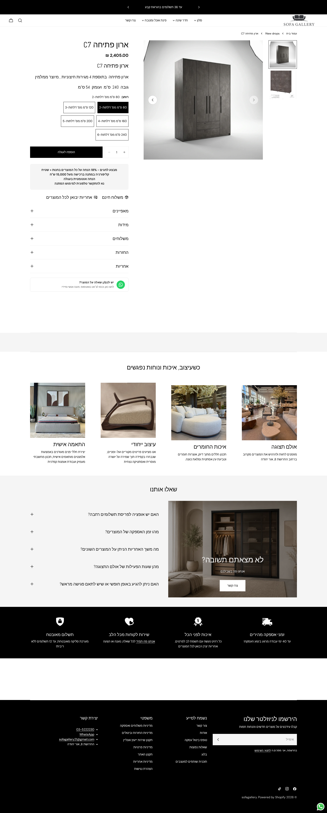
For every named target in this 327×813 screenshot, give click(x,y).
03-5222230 (85, 729)
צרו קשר (232, 586)
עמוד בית (291, 33)
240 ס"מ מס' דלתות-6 (112, 135)
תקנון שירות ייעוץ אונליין (138, 740)
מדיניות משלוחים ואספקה (136, 726)
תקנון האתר (145, 754)
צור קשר (201, 726)
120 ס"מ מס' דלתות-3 (79, 107)
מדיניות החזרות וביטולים (137, 733)
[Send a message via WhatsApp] (320, 806)
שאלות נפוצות (198, 747)
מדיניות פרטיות (143, 747)
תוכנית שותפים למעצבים (191, 762)
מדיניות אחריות (143, 762)
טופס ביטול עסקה (196, 740)
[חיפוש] (20, 20)
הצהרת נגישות (143, 769)
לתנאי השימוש (263, 750)
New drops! (272, 33)
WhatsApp (86, 734)
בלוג (204, 754)
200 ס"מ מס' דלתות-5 (77, 121)
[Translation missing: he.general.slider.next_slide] (152, 99)
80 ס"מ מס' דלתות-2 (113, 107)
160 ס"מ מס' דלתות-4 (112, 121)
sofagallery (249, 797)
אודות (203, 733)
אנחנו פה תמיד (145, 641)
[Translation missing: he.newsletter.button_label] (218, 739)
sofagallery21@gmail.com (76, 739)
